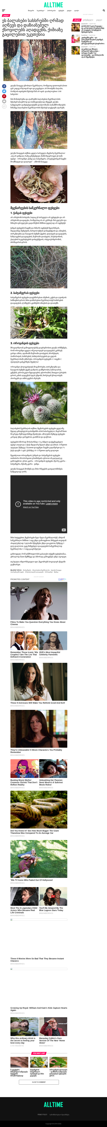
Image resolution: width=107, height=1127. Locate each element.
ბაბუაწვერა (27, 570)
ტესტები (61, 10)
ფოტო (76, 10)
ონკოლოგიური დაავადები (35, 572)
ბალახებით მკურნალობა (41, 570)
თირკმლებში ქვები (17, 572)
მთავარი (31, 10)
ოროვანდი (49, 572)
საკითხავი (40, 10)
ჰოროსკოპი (51, 10)
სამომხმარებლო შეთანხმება (59, 1114)
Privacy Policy (42, 1114)
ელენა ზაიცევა (56, 570)
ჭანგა (56, 572)
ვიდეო (69, 10)
